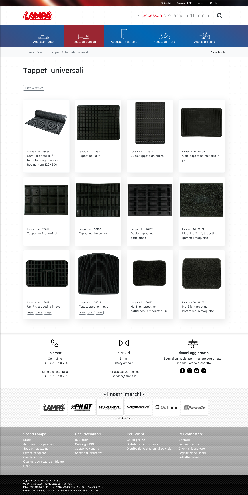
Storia (27, 440)
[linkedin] (203, 372)
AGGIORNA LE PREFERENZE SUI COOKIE (82, 490)
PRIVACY (27, 490)
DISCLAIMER (53, 490)
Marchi (200, 3)
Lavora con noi (188, 444)
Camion (41, 52)
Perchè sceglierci (35, 453)
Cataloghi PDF (184, 3)
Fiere (26, 466)
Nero (30, 312)
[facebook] (182, 372)
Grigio (39, 312)
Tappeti (55, 52)
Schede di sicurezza (89, 453)
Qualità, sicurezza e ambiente (43, 461)
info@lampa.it (124, 363)
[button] (43, 36)
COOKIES (39, 490)
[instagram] (189, 372)
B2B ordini (166, 3)
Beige (48, 312)
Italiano (216, 3)
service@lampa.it (124, 376)
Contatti (184, 440)
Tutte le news (33, 87)
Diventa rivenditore (191, 448)
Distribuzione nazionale (143, 444)
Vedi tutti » (124, 418)
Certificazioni (32, 457)
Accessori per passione (39, 444)
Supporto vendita (87, 448)
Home (27, 52)
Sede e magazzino (36, 448)
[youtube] (196, 372)
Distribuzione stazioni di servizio (149, 448)
